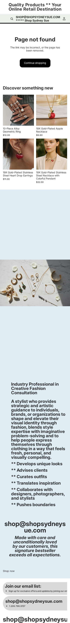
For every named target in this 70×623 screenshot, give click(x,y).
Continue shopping (35, 62)
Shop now (9, 571)
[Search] (12, 19)
